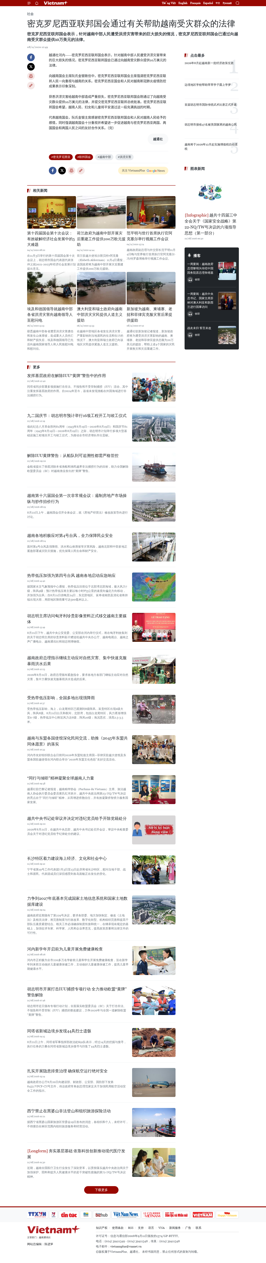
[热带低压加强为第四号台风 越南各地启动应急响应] (154, 587)
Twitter (31, 67)
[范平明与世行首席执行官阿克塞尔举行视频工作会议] (151, 212)
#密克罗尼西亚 (60, 157)
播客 (197, 256)
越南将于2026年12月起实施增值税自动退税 (211, 147)
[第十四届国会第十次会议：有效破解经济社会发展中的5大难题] (51, 212)
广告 (188, 1228)
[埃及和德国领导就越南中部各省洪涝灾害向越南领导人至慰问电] (51, 288)
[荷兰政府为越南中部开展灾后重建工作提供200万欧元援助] (101, 212)
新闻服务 (175, 1228)
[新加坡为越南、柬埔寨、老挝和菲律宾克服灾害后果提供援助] (151, 288)
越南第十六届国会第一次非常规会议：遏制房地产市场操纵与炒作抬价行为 (77, 498)
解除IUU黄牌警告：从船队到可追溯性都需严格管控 (73, 455)
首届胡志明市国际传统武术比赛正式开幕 (211, 104)
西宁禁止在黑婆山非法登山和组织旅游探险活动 (69, 1111)
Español (208, 3)
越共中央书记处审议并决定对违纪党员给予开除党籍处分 (77, 818)
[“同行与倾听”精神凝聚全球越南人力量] (154, 789)
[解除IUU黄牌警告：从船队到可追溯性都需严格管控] (154, 467)
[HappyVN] (227, 1215)
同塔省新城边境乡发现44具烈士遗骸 (59, 1031)
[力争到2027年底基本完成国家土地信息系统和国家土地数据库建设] (154, 909)
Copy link (31, 85)
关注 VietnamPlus (133, 170)
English (182, 3)
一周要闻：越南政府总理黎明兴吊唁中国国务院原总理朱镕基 (200, 268)
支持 (141, 1228)
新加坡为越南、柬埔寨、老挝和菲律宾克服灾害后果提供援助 (149, 315)
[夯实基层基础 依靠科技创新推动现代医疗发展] (154, 1162)
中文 (218, 3)
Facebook (31, 57)
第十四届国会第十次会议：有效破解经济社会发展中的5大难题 (51, 239)
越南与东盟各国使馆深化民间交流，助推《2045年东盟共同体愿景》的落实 (77, 741)
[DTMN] (176, 1215)
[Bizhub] (101, 1215)
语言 (151, 1228)
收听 (197, 279)
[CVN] (152, 1215)
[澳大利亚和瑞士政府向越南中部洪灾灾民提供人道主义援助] (101, 288)
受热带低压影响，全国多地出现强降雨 (61, 698)
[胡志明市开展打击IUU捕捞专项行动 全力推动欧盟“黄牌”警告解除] (154, 1000)
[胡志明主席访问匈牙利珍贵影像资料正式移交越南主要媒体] (154, 627)
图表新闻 (197, 169)
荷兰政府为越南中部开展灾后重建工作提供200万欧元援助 (101, 239)
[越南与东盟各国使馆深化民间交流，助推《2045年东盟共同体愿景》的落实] (154, 749)
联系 (198, 1228)
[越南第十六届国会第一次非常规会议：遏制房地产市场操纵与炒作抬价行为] (154, 507)
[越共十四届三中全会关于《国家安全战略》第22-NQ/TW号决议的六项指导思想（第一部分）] (212, 192)
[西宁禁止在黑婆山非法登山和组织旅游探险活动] (154, 1122)
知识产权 (101, 1228)
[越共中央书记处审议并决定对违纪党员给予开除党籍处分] (154, 829)
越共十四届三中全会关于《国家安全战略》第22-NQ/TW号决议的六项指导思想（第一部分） (211, 224)
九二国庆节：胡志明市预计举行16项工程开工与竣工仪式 (76, 415)
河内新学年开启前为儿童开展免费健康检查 (65, 949)
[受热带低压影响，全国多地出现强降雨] (154, 709)
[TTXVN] (37, 1215)
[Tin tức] (69, 1215)
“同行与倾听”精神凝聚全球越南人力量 (60, 778)
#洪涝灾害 (124, 157)
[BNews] (86, 1215)
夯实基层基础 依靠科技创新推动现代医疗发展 (76, 1154)
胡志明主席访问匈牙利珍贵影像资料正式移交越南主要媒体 (77, 619)
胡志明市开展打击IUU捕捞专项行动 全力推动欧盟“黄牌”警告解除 (77, 992)
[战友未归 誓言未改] (227, 335)
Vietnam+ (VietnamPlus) (55, 3)
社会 (30, 14)
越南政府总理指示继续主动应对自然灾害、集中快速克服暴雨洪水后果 (77, 661)
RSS (130, 1228)
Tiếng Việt (169, 3)
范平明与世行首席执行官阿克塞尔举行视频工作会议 (149, 236)
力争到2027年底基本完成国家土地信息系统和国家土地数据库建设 (77, 901)
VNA (162, 1228)
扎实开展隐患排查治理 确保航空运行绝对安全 (67, 1071)
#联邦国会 (84, 157)
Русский (227, 3)
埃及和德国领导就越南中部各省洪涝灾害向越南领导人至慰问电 (50, 315)
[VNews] (53, 1215)
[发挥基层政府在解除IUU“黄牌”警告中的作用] (154, 387)
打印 (31, 76)
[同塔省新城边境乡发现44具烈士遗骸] (154, 1042)
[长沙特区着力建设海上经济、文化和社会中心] (154, 869)
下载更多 (101, 1190)
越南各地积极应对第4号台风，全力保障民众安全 (70, 535)
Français (195, 3)
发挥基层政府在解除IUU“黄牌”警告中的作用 (66, 375)
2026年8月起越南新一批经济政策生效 (209, 63)
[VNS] (125, 1215)
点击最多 (197, 55)
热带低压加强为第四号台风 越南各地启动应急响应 (71, 575)
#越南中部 (104, 157)
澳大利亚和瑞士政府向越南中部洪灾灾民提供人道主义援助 (100, 315)
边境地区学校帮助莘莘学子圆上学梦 (208, 84)
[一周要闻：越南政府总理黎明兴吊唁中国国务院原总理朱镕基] (227, 271)
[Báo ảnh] (203, 1215)
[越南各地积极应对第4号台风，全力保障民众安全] (154, 547)
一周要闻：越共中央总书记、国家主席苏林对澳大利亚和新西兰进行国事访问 (200, 300)
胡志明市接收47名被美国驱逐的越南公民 (211, 124)
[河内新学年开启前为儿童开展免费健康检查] (154, 960)
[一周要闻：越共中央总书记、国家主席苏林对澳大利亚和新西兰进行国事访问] (227, 301)
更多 (36, 367)
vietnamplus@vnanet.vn (126, 1246)
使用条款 (118, 1228)
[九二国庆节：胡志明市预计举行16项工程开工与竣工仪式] (154, 427)
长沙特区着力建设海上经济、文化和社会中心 (67, 858)
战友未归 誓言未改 (199, 328)
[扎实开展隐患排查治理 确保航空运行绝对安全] (154, 1082)
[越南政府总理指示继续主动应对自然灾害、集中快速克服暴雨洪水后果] (154, 669)
